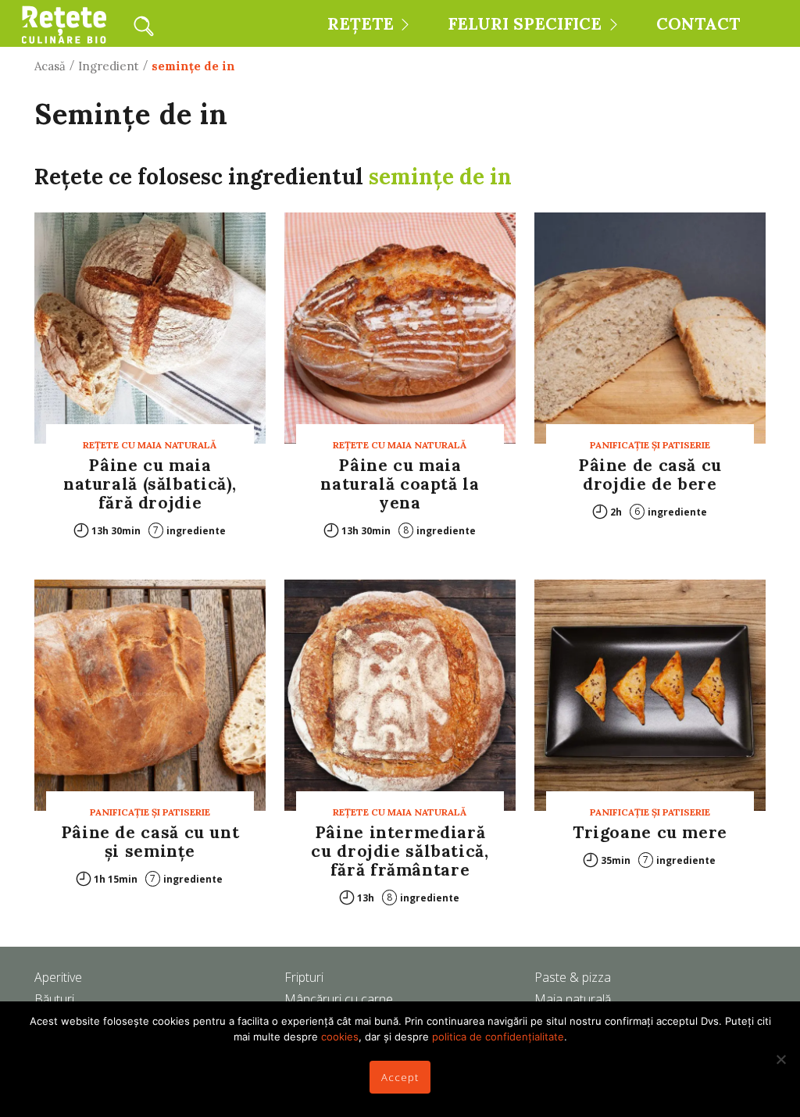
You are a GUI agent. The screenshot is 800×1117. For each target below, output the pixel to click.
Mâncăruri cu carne (338, 999)
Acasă (50, 66)
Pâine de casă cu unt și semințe (150, 842)
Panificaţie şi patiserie (650, 445)
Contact (698, 23)
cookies (340, 1036)
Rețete (360, 23)
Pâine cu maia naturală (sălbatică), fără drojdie (150, 484)
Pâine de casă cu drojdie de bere (650, 474)
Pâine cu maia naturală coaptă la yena (399, 484)
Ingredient (108, 66)
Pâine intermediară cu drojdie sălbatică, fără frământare (399, 851)
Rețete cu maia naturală (149, 445)
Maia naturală (572, 999)
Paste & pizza (572, 977)
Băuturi (54, 999)
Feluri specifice (525, 23)
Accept (400, 1077)
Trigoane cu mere (650, 832)
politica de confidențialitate (498, 1036)
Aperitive (58, 977)
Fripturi (303, 977)
